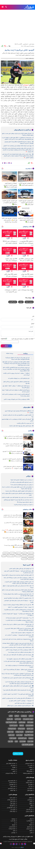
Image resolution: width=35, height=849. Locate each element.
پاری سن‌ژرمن (29, 828)
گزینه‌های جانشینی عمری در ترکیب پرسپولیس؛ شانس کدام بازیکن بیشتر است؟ (15, 395)
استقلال (31, 716)
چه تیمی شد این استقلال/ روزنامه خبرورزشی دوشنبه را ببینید (17, 604)
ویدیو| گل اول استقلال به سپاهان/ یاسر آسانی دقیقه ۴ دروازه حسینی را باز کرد (15, 390)
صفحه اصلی (31, 44)
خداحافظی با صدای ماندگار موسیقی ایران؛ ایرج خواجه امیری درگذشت (19, 411)
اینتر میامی (11, 735)
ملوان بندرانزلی (29, 811)
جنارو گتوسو (12, 302)
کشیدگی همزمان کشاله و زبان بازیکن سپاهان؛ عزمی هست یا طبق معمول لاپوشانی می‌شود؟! (17, 134)
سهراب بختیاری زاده (28, 719)
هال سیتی (30, 741)
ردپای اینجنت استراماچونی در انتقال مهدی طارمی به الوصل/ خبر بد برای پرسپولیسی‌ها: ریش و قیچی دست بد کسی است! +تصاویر (17, 138)
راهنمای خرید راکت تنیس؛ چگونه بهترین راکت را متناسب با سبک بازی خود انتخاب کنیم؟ (17, 487)
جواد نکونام (10, 732)
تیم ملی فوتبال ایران (10, 763)
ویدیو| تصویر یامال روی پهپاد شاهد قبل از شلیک (20, 426)
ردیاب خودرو (18, 553)
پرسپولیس (24, 716)
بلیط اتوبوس (30, 558)
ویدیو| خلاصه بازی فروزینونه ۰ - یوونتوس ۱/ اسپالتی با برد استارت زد (19, 635)
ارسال (6, 346)
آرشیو (31, 769)
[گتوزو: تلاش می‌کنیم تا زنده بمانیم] (17, 72)
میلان (14, 830)
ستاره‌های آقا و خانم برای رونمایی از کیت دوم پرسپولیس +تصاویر (17, 698)
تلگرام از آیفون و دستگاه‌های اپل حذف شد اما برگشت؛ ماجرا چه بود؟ (18, 415)
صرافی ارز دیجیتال (10, 556)
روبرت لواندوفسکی (11, 807)
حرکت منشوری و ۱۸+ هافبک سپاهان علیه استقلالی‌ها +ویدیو (18, 598)
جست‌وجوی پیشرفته (27, 773)
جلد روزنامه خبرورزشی (10, 773)
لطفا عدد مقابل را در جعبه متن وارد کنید (22, 339)
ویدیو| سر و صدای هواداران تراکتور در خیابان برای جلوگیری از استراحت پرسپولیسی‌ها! (18, 610)
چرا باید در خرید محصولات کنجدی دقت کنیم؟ (21, 480)
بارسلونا (22, 725)
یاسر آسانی (18, 719)
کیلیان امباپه (12, 797)
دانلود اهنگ (24, 556)
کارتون (14, 771)
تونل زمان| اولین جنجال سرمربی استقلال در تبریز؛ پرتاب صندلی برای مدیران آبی (18, 625)
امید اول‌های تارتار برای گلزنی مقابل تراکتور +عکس (20, 568)
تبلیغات (30, 767)
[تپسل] (1, 843)
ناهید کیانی (12, 786)
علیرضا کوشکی (29, 732)
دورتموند (31, 738)
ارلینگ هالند (12, 811)
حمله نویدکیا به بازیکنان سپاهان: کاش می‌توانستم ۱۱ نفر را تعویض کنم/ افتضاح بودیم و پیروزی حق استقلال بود (19, 682)
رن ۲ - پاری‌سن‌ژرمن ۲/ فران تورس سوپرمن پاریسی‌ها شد (19, 618)
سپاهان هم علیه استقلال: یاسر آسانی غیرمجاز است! (20, 652)
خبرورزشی (29, 7)
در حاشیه (13, 769)
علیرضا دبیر (29, 788)
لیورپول (13, 825)
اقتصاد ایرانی (24, 558)
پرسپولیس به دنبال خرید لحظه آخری (23, 703)
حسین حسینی (13, 725)
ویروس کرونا (29, 302)
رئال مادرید (9, 719)
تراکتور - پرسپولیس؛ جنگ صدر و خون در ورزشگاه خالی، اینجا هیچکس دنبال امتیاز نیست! (18, 578)
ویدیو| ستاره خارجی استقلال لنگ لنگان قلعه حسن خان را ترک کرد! (18, 655)
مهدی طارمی (22, 722)
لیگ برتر (10, 741)
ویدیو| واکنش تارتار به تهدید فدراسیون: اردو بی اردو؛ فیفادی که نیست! (18, 678)
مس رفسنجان (29, 809)
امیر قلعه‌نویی (12, 784)
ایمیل (32, 323)
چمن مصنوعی (30, 553)
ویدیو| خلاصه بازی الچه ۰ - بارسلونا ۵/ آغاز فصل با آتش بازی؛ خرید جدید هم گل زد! (18, 571)
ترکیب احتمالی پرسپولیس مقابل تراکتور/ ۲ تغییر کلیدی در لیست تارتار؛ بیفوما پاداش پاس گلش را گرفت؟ (19, 582)
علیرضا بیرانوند (19, 732)
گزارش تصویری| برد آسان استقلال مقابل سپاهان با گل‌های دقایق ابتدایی (18, 686)
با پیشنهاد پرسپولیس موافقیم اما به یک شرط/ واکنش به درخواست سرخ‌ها (19, 621)
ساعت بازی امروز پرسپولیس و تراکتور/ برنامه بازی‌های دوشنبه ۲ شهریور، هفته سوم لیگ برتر (18, 594)
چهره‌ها (13, 767)
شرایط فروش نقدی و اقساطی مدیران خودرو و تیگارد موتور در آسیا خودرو (17, 494)
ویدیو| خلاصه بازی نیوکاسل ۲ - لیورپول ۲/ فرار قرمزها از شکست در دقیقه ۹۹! (17, 614)
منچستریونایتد (12, 728)
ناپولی (21, 302)
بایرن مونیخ (30, 728)
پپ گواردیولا (12, 805)
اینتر (16, 741)
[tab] (25, 353)
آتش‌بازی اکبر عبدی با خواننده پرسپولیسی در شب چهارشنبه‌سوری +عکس (17, 420)
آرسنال (31, 819)
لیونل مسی (19, 735)
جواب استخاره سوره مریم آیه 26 (24, 502)
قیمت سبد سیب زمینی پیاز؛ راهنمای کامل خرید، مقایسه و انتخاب (17, 497)
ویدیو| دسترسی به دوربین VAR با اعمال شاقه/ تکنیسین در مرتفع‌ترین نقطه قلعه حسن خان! (19, 629)
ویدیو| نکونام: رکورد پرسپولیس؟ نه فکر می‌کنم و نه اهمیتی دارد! (16, 647)
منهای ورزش (27, 407)
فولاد (31, 805)
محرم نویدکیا (21, 728)
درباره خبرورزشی (28, 763)
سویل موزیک (30, 556)
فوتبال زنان (22, 741)
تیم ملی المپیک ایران (11, 722)
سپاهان (17, 716)
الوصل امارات (13, 738)
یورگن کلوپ (12, 803)
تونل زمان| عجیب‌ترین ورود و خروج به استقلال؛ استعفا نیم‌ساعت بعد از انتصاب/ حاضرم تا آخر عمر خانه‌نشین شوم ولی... (17, 644)
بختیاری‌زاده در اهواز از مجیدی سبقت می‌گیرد (21, 632)
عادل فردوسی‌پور (11, 780)
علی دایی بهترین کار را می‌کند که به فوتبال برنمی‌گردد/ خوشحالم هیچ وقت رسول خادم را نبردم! (17, 358)
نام (33, 316)
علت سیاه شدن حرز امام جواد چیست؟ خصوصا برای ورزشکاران (18, 500)
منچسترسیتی (29, 725)
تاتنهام (30, 830)
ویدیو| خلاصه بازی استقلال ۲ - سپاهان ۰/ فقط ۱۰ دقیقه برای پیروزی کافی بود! (16, 386)
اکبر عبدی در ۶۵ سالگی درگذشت (24, 423)
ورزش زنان (13, 765)
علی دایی (30, 786)
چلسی (31, 832)
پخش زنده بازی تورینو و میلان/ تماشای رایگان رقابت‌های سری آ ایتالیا (18, 690)
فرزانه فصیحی (12, 782)
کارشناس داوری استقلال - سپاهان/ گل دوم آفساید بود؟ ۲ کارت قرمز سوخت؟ (18, 670)
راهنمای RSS (29, 771)
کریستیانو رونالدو (11, 799)
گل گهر (30, 807)
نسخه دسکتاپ (18, 754)
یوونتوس (13, 832)
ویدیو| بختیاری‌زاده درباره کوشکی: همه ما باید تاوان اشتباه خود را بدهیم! (17, 640)
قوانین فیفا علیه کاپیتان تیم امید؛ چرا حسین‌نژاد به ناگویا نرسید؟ (17, 575)
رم (14, 823)
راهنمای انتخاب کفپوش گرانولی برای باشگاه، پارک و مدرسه (18, 491)
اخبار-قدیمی (25, 44)
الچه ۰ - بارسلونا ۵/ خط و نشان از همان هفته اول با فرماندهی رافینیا (18, 601)
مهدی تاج (30, 784)
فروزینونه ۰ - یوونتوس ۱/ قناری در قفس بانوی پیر (20, 700)
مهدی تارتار (30, 722)
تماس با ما (30, 765)
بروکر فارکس (5, 553)
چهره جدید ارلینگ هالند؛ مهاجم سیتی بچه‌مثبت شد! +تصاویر (17, 146)
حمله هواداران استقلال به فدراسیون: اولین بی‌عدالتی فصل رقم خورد (16, 382)
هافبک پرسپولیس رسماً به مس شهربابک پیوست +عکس (16, 399)
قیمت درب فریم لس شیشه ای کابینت (23, 504)
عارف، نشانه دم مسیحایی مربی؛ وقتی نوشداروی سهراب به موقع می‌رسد (18, 586)
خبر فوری (24, 553)
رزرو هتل (3, 556)
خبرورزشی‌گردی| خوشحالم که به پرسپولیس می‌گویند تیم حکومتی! (19, 666)
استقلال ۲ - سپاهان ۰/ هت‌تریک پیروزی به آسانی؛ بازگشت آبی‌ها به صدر (16, 374)
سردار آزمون (29, 780)
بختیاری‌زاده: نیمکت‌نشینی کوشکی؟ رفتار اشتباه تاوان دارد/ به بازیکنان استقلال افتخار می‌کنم (18, 662)
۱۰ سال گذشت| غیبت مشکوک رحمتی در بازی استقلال (19, 705)
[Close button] (34, 843)
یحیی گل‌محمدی (22, 738)
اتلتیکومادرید (29, 821)
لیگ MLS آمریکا (29, 735)
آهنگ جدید (12, 553)
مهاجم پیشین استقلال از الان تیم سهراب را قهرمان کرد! (19, 659)
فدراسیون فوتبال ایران (27, 744)
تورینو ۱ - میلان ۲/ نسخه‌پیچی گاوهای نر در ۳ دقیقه (20, 607)
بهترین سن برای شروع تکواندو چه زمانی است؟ (21, 484)
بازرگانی (28, 476)
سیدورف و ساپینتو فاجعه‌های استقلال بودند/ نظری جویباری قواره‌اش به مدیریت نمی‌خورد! (19, 142)
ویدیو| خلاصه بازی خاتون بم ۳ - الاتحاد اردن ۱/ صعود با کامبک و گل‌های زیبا (18, 695)
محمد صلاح (12, 801)
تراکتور (10, 716)
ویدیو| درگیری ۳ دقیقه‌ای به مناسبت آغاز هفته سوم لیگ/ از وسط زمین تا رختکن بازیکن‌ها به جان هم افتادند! (17, 674)
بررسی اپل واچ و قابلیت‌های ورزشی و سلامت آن (21, 482)
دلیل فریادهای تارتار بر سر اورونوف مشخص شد (18, 378)
